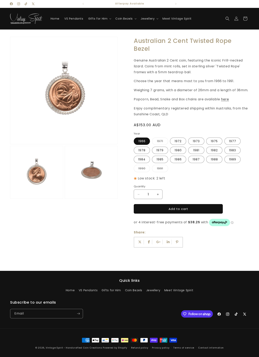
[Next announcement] (175, 4)
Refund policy (139, 347)
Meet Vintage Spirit (178, 290)
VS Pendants (88, 290)
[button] (99, 18)
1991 (162, 169)
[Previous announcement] (83, 4)
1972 (178, 141)
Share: (139, 232)
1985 (160, 159)
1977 (232, 141)
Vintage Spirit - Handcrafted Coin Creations (74, 347)
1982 (214, 150)
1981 (196, 150)
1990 (144, 169)
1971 (162, 142)
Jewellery (153, 290)
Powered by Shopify (115, 347)
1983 (232, 150)
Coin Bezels (133, 290)
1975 (214, 141)
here (225, 99)
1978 (141, 150)
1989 (232, 159)
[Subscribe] (78, 313)
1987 (196, 159)
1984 (141, 159)
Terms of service (183, 347)
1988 (214, 159)
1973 (196, 141)
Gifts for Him (111, 290)
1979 (159, 150)
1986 (178, 159)
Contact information (211, 347)
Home (70, 290)
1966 (141, 141)
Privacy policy (160, 347)
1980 (178, 150)
